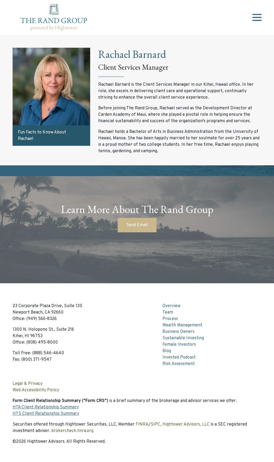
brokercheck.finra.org (72, 431)
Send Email (137, 225)
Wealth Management (182, 325)
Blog (166, 351)
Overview (171, 306)
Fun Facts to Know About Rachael (42, 135)
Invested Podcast (179, 357)
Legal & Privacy (28, 383)
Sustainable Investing (183, 338)
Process (170, 319)
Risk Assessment (178, 364)
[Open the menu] (256, 17)
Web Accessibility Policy (36, 390)
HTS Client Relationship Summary (46, 413)
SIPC (155, 424)
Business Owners (178, 331)
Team (167, 312)
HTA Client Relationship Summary (46, 407)
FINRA (142, 424)
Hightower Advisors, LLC (186, 424)
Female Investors (179, 344)
